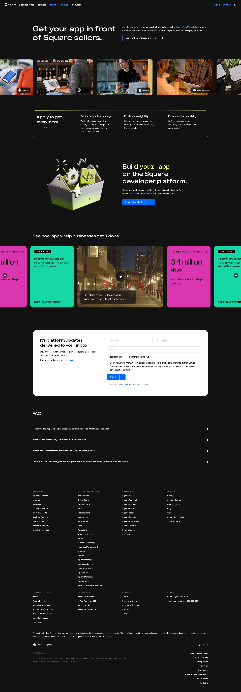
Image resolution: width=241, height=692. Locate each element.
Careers (125, 610)
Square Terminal (129, 500)
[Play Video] (120, 277)
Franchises (37, 622)
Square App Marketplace (187, 27)
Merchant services (41, 530)
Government (203, 670)
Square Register (129, 517)
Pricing (170, 496)
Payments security (41, 526)
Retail (80, 509)
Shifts (80, 538)
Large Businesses (40, 618)
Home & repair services (43, 610)
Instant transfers (85, 568)
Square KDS (83, 521)
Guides (170, 513)
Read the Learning (47, 301)
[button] (5, 275)
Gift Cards (82, 551)
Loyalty (81, 556)
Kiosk (80, 526)
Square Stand (128, 509)
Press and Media (129, 601)
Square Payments (40, 496)
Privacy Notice (130, 384)
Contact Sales (173, 504)
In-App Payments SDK (87, 601)
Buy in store (127, 534)
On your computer (41, 509)
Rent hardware (128, 530)
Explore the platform (135, 202)
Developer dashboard (87, 610)
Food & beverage (40, 601)
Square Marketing (85, 577)
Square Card (83, 573)
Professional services (42, 614)
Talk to (41, 128)
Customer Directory (86, 543)
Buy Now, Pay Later (41, 517)
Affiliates (126, 614)
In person (37, 500)
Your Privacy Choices (199, 653)
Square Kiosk (128, 513)
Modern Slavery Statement (196, 674)
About (125, 597)
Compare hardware (130, 521)
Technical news (116, 357)
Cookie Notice (202, 679)
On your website (40, 513)
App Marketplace (85, 564)
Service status (173, 521)
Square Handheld (130, 504)
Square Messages (85, 560)
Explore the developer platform (141, 38)
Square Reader (128, 496)
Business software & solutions (91, 585)
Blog (169, 509)
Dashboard (82, 530)
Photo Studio (83, 581)
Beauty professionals (42, 605)
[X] (199, 645)
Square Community (175, 517)
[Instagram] (207, 645)
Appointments (84, 513)
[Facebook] (203, 645)
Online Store (83, 500)
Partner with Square (131, 605)
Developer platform (86, 597)
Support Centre (174, 500)
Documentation (84, 605)
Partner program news (139, 357)
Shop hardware (129, 526)
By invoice (37, 504)
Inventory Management (88, 547)
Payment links (84, 504)
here (71, 360)
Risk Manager (39, 521)
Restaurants (83, 517)
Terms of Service (201, 657)
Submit (113, 377)
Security (204, 666)
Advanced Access (85, 534)
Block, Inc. (204, 683)
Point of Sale (83, 496)
